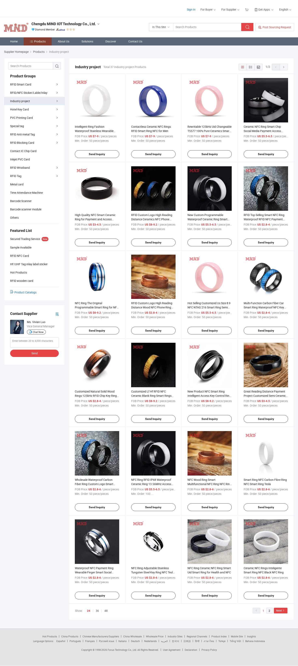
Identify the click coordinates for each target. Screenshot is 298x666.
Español (60, 641)
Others (14, 217)
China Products (69, 636)
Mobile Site (237, 636)
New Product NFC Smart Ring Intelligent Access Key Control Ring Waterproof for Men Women (209, 395)
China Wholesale (132, 636)
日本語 (187, 641)
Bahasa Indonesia (255, 641)
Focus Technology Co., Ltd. (122, 649)
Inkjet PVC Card (20, 159)
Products (40, 41)
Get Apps (264, 9)
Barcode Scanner (21, 201)
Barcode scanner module (25, 209)
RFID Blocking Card (22, 143)
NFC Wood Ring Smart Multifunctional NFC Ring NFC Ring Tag (209, 484)
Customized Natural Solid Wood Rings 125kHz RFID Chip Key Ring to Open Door (96, 395)
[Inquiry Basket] (247, 9)
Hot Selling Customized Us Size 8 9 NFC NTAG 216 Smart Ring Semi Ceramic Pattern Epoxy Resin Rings (210, 307)
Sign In (191, 9)
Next (279, 610)
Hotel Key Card (19, 109)
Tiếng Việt (235, 641)
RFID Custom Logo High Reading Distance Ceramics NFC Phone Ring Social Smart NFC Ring (151, 219)
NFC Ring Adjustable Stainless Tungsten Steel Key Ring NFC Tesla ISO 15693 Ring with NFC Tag (152, 572)
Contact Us (135, 41)
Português (75, 641)
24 (88, 610)
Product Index (219, 636)
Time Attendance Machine (26, 193)
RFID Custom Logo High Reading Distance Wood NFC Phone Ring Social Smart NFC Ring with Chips (152, 307)
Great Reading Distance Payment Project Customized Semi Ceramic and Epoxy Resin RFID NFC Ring (265, 395)
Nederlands (150, 641)
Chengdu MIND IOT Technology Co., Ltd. (63, 24)
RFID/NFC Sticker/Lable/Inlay (28, 93)
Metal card (17, 184)
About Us (63, 41)
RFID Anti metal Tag (22, 134)
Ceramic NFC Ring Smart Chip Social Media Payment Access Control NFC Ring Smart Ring (262, 131)
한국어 (175, 641)
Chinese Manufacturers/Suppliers (101, 636)
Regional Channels (197, 636)
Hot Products (49, 636)
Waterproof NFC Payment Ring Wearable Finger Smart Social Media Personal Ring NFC (94, 572)
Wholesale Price (154, 636)
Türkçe (221, 641)
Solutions (87, 41)
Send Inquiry (97, 154)
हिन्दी (197, 641)
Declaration (191, 649)
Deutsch (135, 641)
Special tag (17, 126)
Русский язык (106, 641)
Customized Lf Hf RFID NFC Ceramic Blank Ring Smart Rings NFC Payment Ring (151, 395)
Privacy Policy (209, 649)
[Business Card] (57, 314)
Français (90, 641)
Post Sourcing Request (277, 27)
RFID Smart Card (20, 84)
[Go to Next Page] (284, 67)
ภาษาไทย (209, 641)
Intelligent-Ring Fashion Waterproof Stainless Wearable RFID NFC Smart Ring (94, 131)
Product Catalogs (25, 292)
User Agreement (171, 649)
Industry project (20, 101)
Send (34, 353)
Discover (110, 41)
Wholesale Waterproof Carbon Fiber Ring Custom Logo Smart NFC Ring (94, 484)
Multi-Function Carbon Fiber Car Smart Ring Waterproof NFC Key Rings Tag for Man (264, 307)
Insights (251, 636)
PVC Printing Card (21, 118)
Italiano (122, 641)
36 (97, 611)
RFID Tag (15, 176)
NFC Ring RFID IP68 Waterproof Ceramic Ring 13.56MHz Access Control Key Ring (151, 484)
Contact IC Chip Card (23, 151)
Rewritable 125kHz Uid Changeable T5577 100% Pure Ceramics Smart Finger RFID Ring (210, 131)
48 (106, 611)
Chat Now (38, 332)
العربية (164, 641)
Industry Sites (175, 636)
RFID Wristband (20, 168)
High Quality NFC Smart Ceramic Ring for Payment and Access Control (95, 219)
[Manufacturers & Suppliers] (30, 8)
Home (14, 41)
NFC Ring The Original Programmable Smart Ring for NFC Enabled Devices (97, 307)
